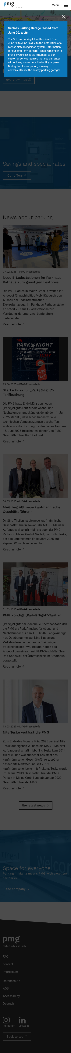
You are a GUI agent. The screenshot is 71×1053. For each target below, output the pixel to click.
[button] (61, 5)
